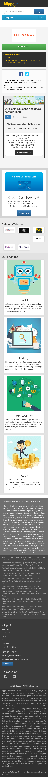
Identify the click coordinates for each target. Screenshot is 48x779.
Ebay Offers (37, 563)
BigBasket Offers (20, 591)
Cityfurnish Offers (22, 588)
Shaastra (5, 640)
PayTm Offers (26, 557)
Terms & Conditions (9, 647)
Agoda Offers (29, 581)
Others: (5, 612)
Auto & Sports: (7, 606)
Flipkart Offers (27, 563)
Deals (25, 117)
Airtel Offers (7, 560)
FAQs (4, 636)
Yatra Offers (18, 581)
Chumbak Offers (36, 588)
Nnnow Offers (26, 570)
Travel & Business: (9, 578)
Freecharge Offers (39, 557)
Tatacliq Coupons (32, 565)
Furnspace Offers (8, 588)
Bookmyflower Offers (25, 601)
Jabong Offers (24, 568)
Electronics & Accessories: (11, 563)
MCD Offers (21, 594)
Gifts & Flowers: (7, 599)
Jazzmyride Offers (14, 609)
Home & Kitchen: (8, 586)
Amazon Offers (7, 565)
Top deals (5, 643)
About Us (5, 629)
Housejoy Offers (38, 612)
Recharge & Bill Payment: (11, 557)
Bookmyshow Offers (26, 614)
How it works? (7, 633)
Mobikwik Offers (35, 560)
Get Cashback (24, 152)
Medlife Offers (7, 575)
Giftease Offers (19, 599)
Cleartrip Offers (7, 581)
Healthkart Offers (33, 573)
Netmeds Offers (20, 573)
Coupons (16, 117)
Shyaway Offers (13, 570)
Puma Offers (28, 606)
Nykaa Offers (18, 575)
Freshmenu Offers (8, 594)
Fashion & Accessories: (10, 568)
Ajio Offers (35, 568)
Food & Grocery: (8, 591)
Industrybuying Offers (9, 614)
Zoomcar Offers (28, 609)
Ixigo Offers (20, 578)
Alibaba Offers (19, 565)
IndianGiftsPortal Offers (34, 599)
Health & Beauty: (8, 573)
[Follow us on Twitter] (14, 677)
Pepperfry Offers (21, 586)
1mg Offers (28, 575)
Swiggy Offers (33, 591)
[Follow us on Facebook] (5, 677)
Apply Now (24, 213)
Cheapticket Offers (32, 578)
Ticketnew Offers (24, 612)
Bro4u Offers (12, 612)
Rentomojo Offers (34, 586)
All (8, 117)
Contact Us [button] (7, 663)
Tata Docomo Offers (20, 560)
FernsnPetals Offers (9, 601)
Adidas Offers (18, 606)
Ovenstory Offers (33, 594)
